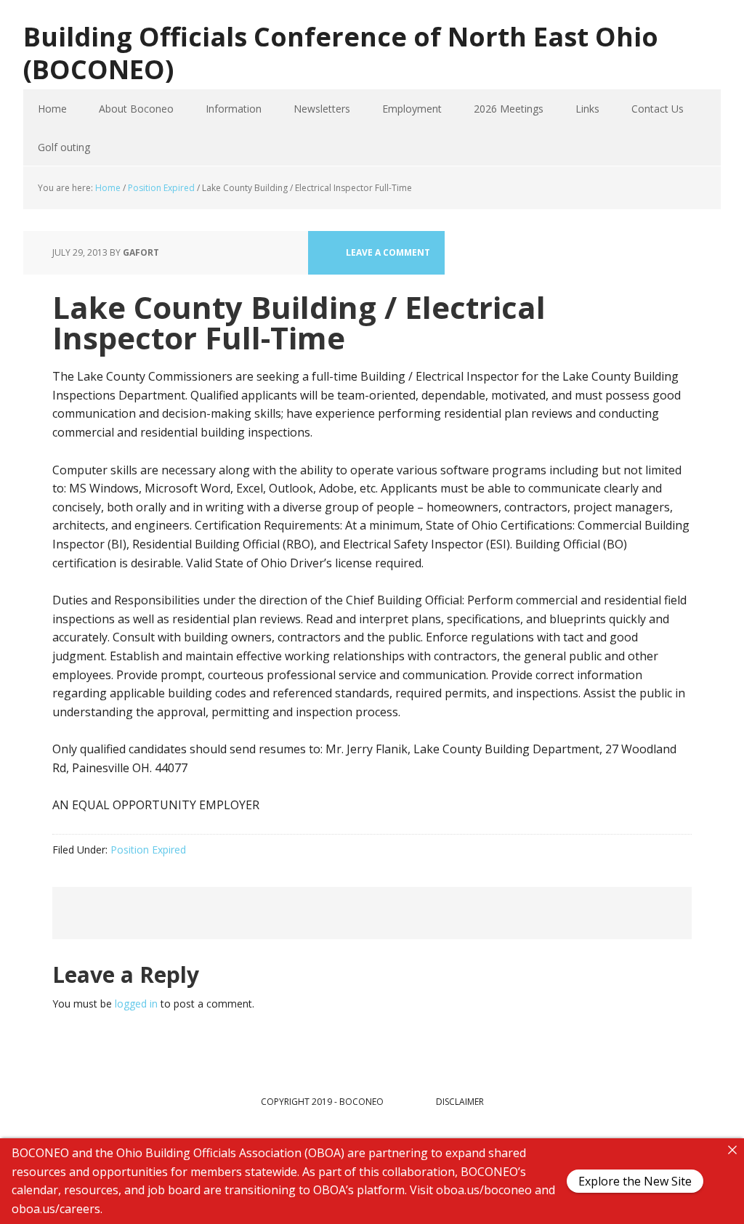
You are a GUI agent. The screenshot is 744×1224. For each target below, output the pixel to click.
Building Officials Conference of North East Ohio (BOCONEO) (340, 52)
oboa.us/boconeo (484, 1190)
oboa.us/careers (56, 1208)
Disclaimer (460, 1101)
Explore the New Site (635, 1181)
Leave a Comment (388, 252)
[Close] (732, 1150)
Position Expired (148, 849)
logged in (136, 1003)
